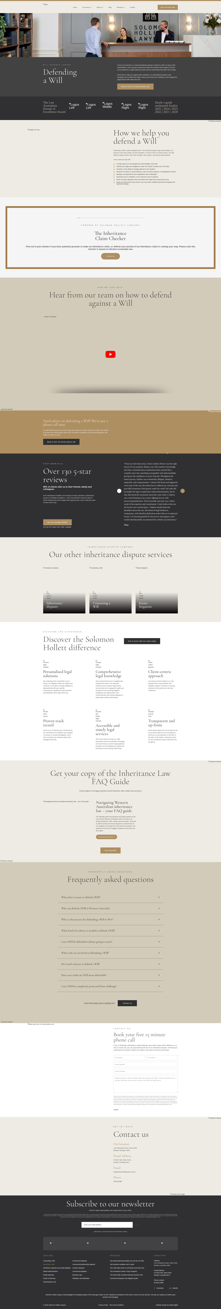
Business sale (77, 1274)
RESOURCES (115, 1255)
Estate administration (50, 1270)
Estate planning (48, 1274)
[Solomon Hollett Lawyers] (47, 7)
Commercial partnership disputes (83, 1263)
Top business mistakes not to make (122, 1263)
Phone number (159, 1279)
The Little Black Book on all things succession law (127, 1267)
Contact (132, 7)
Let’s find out (110, 256)
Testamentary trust (49, 1281)
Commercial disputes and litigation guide (124, 1277)
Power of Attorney (49, 1277)
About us (99, 7)
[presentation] (119, 495)
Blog (110, 7)
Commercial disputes (79, 1260)
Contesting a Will (49, 1260)
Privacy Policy (103, 1304)
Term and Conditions (116, 1304)
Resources (120, 7)
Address (157, 1260)
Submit (116, 1109)
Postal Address (159, 1270)
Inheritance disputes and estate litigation (57, 1267)
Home (75, 7)
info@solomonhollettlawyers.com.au (165, 1103)
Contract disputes (78, 1267)
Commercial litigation (79, 1270)
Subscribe (136, 1224)
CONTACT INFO (159, 1255)
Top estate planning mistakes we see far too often (127, 1260)
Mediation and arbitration (81, 1277)
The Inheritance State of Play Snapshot (123, 1270)
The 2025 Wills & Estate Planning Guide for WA (126, 1274)
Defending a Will (48, 1263)
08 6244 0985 (117, 1180)
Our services (86, 7)
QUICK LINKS (48, 1255)
